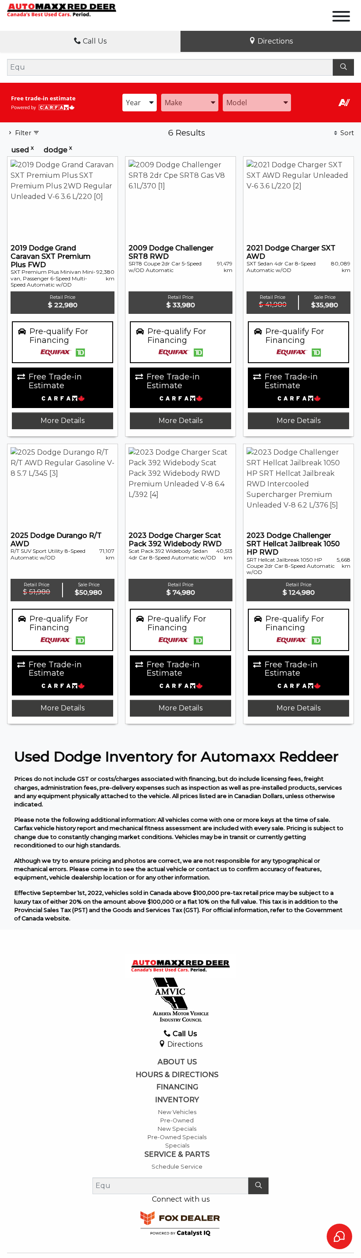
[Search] (343, 67)
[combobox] (139, 102)
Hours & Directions (177, 1075)
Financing (177, 1087)
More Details (63, 420)
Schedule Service (177, 1166)
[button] (62, 342)
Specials (177, 1145)
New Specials (177, 1129)
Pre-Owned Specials (176, 1137)
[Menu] (341, 17)
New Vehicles (177, 1112)
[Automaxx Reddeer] (61, 9)
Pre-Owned (177, 1120)
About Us (177, 1062)
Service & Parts (177, 1155)
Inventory (177, 1100)
